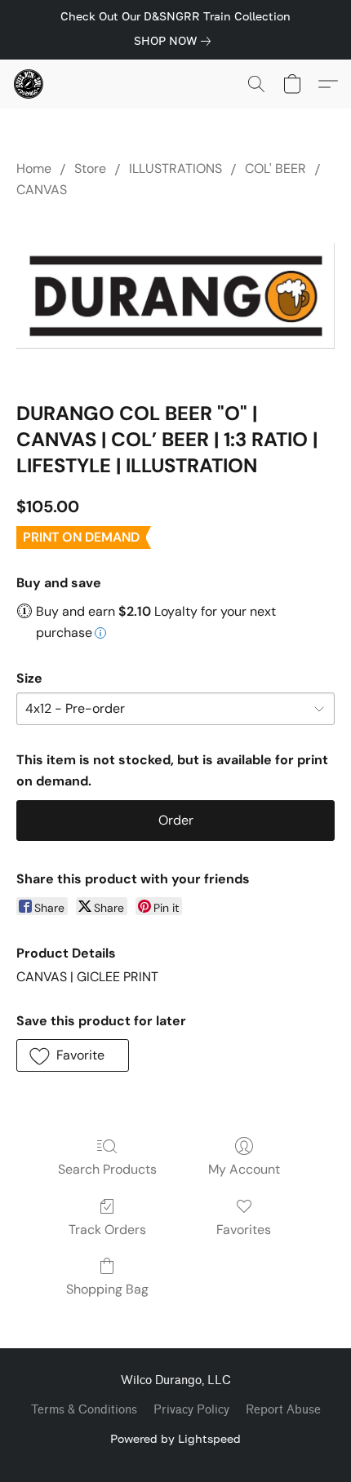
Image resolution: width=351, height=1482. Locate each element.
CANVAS (41, 189)
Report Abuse (283, 1410)
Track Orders (107, 1229)
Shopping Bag (107, 1289)
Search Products (107, 1169)
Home (33, 168)
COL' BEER (275, 168)
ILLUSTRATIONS (175, 168)
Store (90, 168)
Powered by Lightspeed (175, 1438)
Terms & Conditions (84, 1410)
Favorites (243, 1229)
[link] (175, 41)
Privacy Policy (191, 1410)
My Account (244, 1169)
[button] (29, 84)
